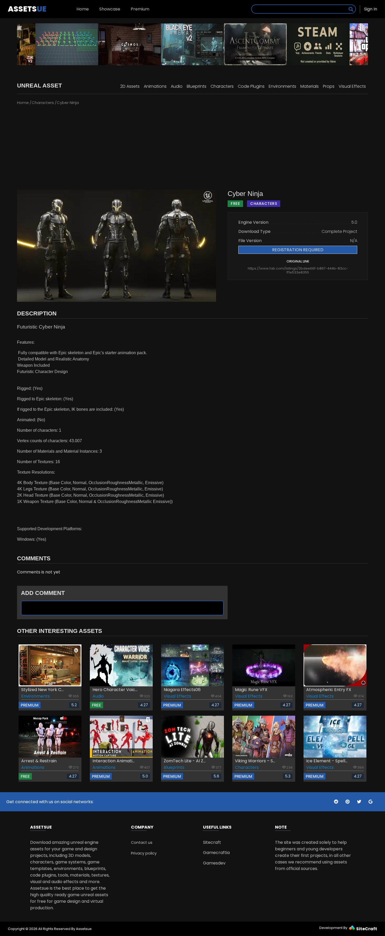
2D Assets (130, 86)
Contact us (141, 842)
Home (82, 9)
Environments (282, 86)
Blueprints (196, 86)
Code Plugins (251, 86)
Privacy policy (144, 853)
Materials (309, 86)
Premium (140, 9)
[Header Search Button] (351, 9)
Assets (27, 9)
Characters (222, 86)
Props (328, 86)
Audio (177, 86)
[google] (370, 802)
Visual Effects (352, 86)
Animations (155, 86)
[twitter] (336, 802)
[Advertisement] (192, 147)
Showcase (109, 9)
